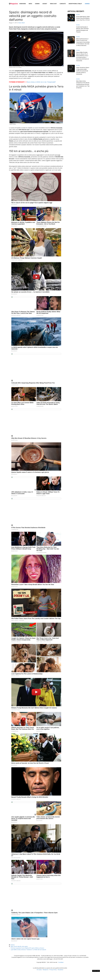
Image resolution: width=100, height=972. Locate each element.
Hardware (22, 3)
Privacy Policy (53, 969)
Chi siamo (39, 969)
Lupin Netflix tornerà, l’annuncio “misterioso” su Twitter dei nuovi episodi (28, 949)
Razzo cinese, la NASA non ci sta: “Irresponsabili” (41, 82)
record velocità (17, 946)
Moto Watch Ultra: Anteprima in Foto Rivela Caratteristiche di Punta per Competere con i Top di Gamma (82, 84)
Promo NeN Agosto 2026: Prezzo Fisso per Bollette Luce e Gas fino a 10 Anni (83, 18)
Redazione (45, 969)
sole (23, 946)
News (30, 3)
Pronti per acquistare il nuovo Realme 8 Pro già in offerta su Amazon (27, 948)
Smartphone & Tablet (75, 3)
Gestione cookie (96, 970)
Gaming (37, 3)
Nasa (12, 946)
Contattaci (61, 962)
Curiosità (63, 3)
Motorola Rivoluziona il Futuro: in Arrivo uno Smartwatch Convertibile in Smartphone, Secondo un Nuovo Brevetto (83, 42)
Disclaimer (60, 969)
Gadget (44, 3)
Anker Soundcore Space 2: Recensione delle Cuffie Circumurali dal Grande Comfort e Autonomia (82, 71)
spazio (26, 946)
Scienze (87, 3)
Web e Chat (53, 3)
